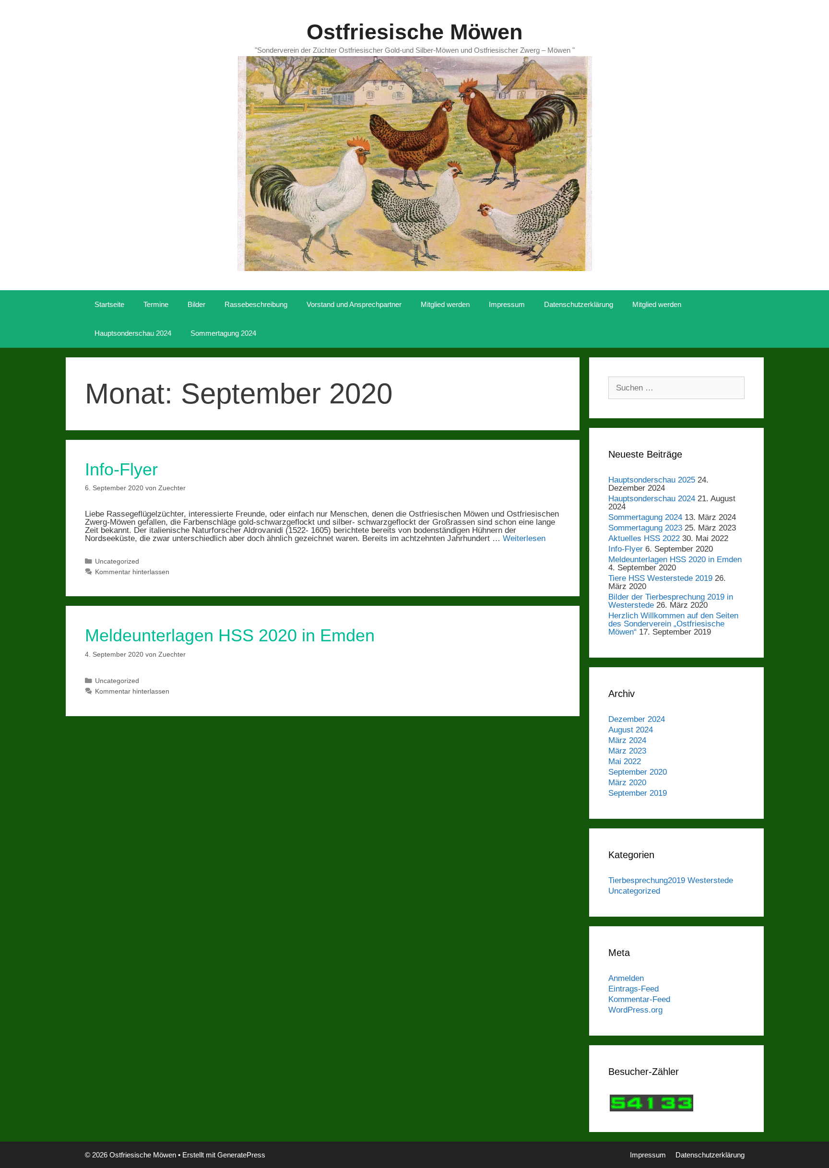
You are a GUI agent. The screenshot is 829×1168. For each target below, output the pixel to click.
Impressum (507, 304)
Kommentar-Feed (639, 999)
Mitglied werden (445, 304)
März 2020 (627, 782)
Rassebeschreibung (256, 304)
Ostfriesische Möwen (414, 32)
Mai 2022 (624, 761)
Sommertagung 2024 (223, 333)
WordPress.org (635, 1010)
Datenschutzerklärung (578, 304)
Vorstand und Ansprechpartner (354, 304)
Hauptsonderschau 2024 (133, 333)
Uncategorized (117, 561)
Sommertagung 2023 (645, 527)
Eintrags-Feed (633, 988)
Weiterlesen (524, 538)
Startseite (109, 304)
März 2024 (627, 740)
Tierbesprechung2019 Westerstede (670, 880)
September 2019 (637, 793)
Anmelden (626, 978)
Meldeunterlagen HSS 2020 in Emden (230, 635)
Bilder (196, 304)
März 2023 (627, 750)
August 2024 (630, 729)
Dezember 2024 (636, 719)
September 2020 (637, 772)
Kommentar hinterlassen (132, 572)
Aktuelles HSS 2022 (644, 538)
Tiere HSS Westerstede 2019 (660, 578)
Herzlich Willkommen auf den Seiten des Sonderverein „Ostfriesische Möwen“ (673, 624)
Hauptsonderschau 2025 (651, 479)
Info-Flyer (121, 469)
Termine (155, 304)
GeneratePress (241, 1155)
